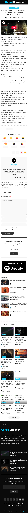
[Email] (25, 152)
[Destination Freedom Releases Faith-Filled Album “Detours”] (21, 399)
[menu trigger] (3, 2)
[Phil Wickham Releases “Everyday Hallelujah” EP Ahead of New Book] (5, 298)
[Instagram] (21, 178)
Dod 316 (9, 129)
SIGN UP (14, 253)
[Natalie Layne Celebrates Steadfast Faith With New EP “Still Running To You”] (5, 290)
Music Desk (5, 344)
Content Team (14, 292)
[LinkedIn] (23, 178)
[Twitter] (17, 152)
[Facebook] (13, 152)
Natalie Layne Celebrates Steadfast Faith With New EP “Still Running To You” (18, 289)
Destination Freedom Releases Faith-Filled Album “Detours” (20, 407)
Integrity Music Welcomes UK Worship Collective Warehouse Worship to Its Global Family (18, 305)
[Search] (25, 2)
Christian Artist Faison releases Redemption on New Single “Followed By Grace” (18, 452)
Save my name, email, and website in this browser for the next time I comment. (15, 228)
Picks (16, 7)
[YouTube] (24, 178)
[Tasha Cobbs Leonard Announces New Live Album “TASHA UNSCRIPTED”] (5, 282)
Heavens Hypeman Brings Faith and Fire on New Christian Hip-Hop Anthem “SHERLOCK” (18, 460)
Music (11, 7)
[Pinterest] (21, 152)
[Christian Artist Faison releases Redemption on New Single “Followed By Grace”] (7, 331)
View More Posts (14, 165)
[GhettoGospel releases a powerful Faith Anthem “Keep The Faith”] (7, 353)
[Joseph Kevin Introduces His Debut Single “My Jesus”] (21, 375)
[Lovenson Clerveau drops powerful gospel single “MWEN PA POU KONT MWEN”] (7, 399)
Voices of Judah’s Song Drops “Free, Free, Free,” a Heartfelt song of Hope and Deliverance (7, 384)
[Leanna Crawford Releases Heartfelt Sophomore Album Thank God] (5, 313)
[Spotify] (23, 499)
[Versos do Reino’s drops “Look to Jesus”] (21, 353)
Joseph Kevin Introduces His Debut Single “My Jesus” (20, 383)
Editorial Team (12, 17)
